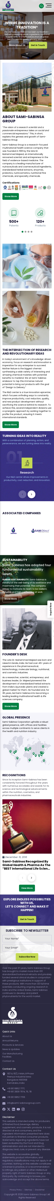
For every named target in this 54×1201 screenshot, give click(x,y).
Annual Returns (10, 1040)
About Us (7, 1036)
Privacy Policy (16, 1189)
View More (27, 888)
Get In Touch (38, 45)
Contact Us (8, 1061)
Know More (11, 196)
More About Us (17, 45)
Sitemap (28, 1189)
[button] (22, 232)
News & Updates (11, 1049)
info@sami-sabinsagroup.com (23, 1102)
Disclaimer (40, 1189)
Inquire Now (50, 609)
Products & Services (13, 1044)
